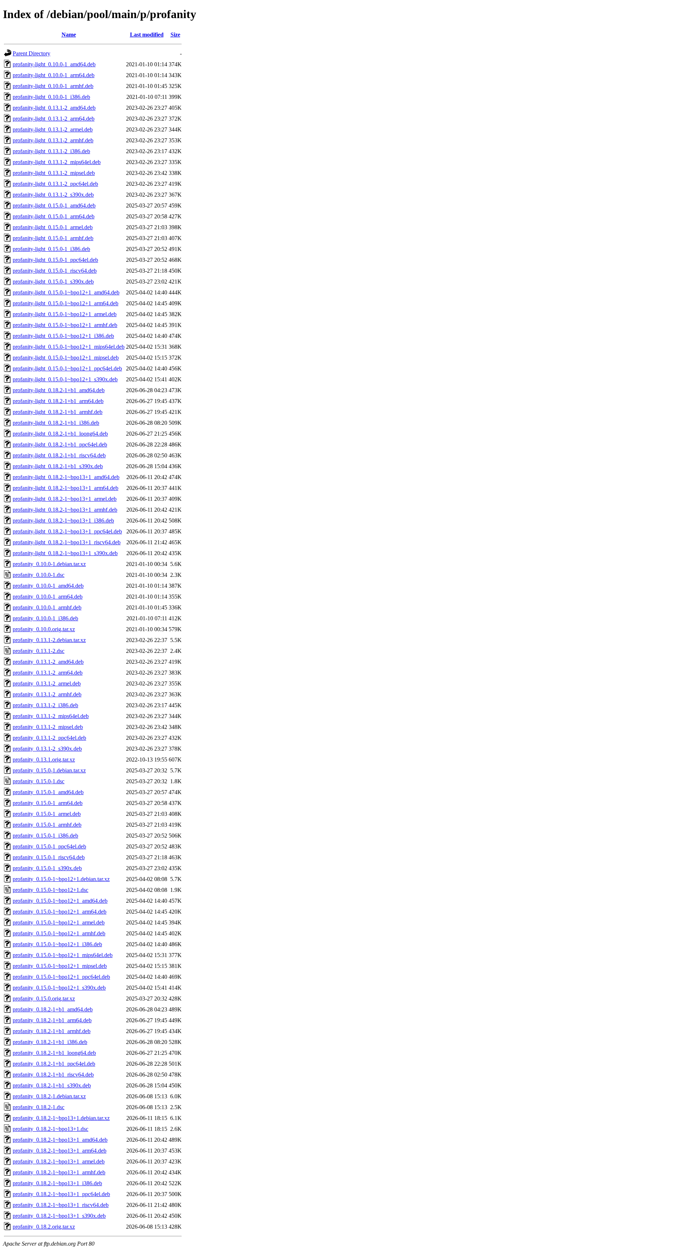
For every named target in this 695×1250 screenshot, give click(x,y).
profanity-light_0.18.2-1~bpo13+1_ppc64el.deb (67, 531)
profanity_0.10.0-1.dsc (38, 575)
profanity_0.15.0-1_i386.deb (45, 835)
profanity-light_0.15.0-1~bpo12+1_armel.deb (65, 314)
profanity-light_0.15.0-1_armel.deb (53, 227)
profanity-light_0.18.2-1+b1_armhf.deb (57, 412)
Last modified (147, 35)
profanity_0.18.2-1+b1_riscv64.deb (53, 1074)
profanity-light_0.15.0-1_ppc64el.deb (55, 260)
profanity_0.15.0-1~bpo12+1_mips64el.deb (63, 955)
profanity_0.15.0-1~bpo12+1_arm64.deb (59, 912)
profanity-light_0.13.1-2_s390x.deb (53, 195)
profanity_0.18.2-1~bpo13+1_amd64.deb (60, 1140)
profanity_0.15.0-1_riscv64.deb (49, 857)
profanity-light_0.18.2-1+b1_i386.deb (56, 423)
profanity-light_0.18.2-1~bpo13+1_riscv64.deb (67, 542)
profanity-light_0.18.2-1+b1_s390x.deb (58, 466)
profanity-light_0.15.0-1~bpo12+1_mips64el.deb (69, 347)
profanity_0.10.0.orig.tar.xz (44, 629)
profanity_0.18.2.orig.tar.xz (44, 1227)
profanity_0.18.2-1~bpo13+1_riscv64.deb (61, 1205)
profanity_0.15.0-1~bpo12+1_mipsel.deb (60, 966)
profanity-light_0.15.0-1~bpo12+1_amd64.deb (66, 292)
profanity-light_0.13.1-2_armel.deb (53, 129)
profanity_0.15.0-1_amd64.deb (48, 792)
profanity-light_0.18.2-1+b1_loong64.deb (60, 434)
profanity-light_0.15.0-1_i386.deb (51, 249)
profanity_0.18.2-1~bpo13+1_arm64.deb (59, 1151)
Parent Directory (31, 53)
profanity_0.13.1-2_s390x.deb (47, 749)
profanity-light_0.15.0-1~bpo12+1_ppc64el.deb (67, 368)
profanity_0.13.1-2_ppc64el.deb (49, 738)
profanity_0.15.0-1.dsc (38, 781)
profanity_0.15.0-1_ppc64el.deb (49, 846)
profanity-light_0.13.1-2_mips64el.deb (57, 162)
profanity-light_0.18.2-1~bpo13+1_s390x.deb (65, 553)
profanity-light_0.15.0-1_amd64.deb (54, 205)
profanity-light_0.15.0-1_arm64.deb (53, 216)
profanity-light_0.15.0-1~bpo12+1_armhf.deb (65, 325)
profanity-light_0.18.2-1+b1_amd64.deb (59, 390)
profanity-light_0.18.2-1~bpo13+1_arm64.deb (65, 488)
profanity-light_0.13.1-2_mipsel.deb (54, 173)
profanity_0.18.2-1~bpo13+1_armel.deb (59, 1161)
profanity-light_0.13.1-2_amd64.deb (54, 108)
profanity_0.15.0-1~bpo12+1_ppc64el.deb (61, 977)
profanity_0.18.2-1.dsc (38, 1107)
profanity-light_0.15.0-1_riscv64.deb (55, 271)
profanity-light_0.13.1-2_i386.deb (51, 151)
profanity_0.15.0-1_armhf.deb (47, 825)
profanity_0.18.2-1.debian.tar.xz (49, 1096)
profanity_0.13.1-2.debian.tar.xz (49, 640)
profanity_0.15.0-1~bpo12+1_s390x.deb (59, 988)
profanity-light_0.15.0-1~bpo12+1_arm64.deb (65, 303)
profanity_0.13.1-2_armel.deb (47, 683)
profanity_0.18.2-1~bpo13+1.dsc (50, 1129)
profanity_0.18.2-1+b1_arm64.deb (52, 1020)
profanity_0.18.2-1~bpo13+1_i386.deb (57, 1183)
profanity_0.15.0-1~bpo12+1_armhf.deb (59, 933)
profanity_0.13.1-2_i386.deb (45, 705)
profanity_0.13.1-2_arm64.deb (48, 673)
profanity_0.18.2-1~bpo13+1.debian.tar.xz (61, 1118)
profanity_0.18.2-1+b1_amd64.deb (53, 1009)
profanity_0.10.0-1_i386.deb (45, 618)
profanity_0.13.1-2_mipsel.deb (48, 727)
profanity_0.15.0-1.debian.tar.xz (49, 770)
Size (175, 35)
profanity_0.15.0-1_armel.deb (47, 814)
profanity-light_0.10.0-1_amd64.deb (54, 64)
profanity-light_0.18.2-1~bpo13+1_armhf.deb (65, 510)
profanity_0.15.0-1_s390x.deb (47, 868)
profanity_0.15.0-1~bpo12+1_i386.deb (57, 944)
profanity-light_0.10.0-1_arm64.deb (53, 75)
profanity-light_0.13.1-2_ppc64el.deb (55, 184)
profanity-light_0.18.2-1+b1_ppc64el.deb (60, 444)
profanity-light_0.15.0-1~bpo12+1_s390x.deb (65, 379)
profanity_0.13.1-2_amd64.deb (48, 662)
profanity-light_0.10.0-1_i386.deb (51, 97)
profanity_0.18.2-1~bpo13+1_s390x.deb (59, 1216)
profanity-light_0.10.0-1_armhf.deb (53, 86)
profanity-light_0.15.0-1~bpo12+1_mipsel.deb (66, 358)
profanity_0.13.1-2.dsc (38, 651)
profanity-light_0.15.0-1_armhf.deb (53, 238)
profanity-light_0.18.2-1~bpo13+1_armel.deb (65, 499)
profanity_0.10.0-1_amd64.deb (48, 586)
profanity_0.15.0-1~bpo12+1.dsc (50, 890)
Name (69, 35)
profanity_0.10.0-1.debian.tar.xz (49, 564)
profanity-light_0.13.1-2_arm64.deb (53, 119)
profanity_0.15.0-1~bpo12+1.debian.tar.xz (61, 879)
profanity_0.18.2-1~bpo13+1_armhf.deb (59, 1172)
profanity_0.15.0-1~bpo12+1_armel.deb (59, 922)
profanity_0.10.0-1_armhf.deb (47, 607)
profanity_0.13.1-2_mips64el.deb (51, 716)
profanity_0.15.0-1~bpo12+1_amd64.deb (60, 901)
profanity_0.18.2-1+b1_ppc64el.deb (54, 1064)
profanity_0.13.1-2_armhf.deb (47, 694)
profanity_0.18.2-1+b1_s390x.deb (52, 1085)
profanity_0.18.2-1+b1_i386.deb (50, 1042)
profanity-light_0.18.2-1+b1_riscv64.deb (59, 455)
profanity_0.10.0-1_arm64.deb (48, 596)
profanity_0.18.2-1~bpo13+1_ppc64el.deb (61, 1194)
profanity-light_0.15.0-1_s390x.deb (53, 281)
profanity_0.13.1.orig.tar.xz (44, 759)
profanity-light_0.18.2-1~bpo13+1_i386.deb (63, 520)
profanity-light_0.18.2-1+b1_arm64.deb (58, 401)
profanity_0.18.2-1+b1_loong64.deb (54, 1053)
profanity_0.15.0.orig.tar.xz (44, 998)
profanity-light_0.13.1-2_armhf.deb (53, 140)
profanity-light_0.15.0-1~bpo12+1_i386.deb (63, 336)
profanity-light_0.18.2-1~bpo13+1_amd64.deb (66, 477)
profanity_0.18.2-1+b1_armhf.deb (51, 1031)
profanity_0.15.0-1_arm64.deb (48, 803)
